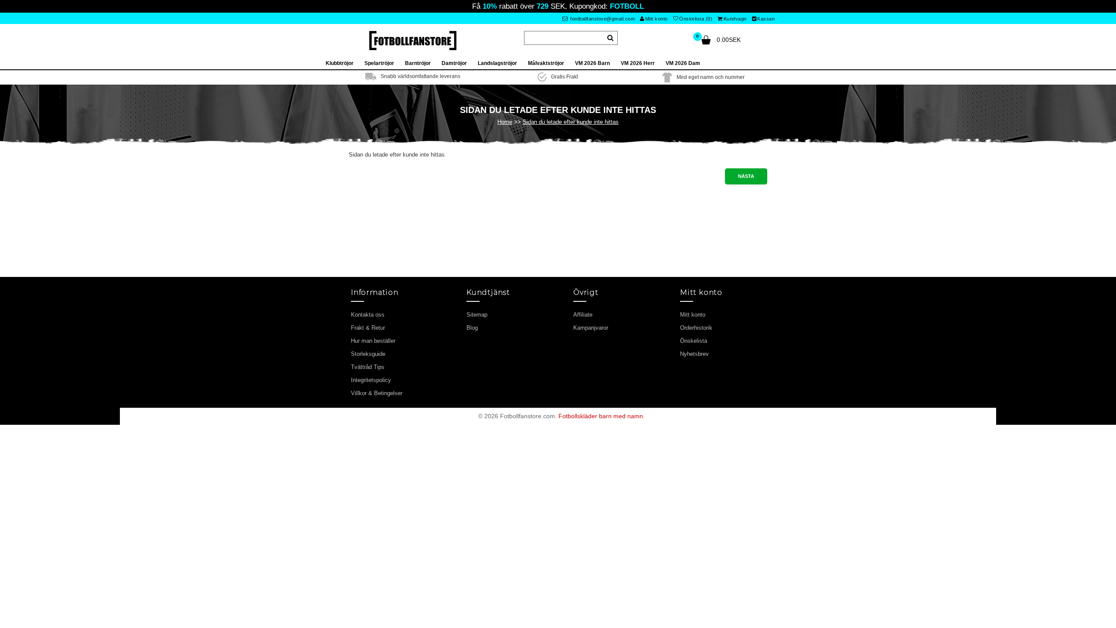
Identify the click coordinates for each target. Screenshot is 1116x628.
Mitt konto (656, 18)
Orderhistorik (696, 327)
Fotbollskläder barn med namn (600, 416)
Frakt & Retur (368, 327)
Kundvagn (735, 18)
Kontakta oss (367, 314)
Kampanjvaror (590, 327)
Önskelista (693, 341)
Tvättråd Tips (367, 367)
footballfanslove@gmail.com (602, 18)
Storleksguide (368, 354)
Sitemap (476, 314)
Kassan (766, 18)
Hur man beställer (373, 341)
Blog (472, 327)
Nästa (746, 176)
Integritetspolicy (371, 380)
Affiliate (582, 314)
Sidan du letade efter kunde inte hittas (571, 122)
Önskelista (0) (695, 18)
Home (504, 122)
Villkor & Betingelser (376, 393)
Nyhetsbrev (694, 354)
